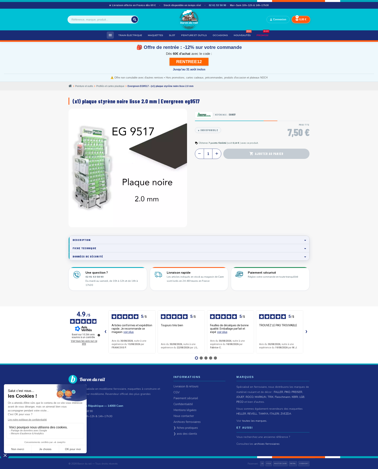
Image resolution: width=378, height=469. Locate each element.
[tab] (189, 240)
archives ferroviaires (267, 444)
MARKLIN (260, 397)
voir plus (128, 332)
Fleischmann (282, 397)
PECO (240, 402)
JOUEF (240, 397)
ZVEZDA (286, 414)
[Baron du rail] (189, 19)
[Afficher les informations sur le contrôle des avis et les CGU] (98, 335)
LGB (301, 397)
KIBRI (295, 397)
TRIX (270, 397)
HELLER (241, 414)
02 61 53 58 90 (217, 5)
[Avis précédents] (105, 332)
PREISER (297, 392)
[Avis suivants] (306, 332)
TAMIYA (263, 414)
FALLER (278, 392)
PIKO (287, 392)
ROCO (249, 397)
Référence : (221, 114)
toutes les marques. (254, 421)
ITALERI (274, 414)
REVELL (252, 414)
